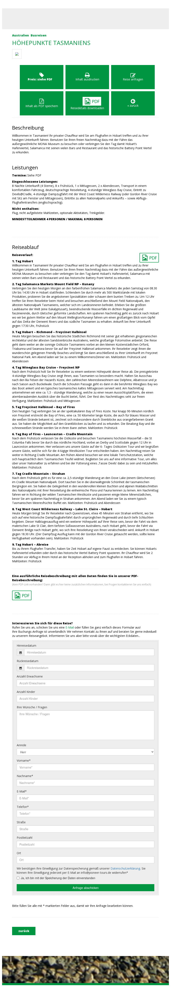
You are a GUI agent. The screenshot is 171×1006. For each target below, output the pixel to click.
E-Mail (69, 627)
